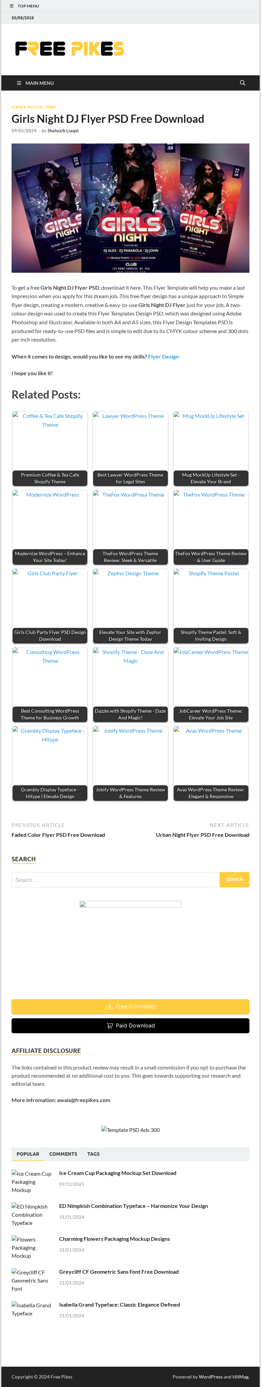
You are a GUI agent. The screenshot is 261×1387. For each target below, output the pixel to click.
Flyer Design (163, 356)
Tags (93, 1154)
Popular (28, 1154)
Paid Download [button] (135, 1025)
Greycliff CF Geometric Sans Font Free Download (119, 1271)
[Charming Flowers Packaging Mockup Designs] (33, 1239)
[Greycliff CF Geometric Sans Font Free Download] (33, 1272)
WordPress (211, 1377)
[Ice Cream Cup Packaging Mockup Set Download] (33, 1173)
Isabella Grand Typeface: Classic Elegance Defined (119, 1304)
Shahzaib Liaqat (63, 130)
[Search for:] (130, 879)
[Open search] (243, 83)
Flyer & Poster (27, 107)
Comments (63, 1154)
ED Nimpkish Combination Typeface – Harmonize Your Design (133, 1205)
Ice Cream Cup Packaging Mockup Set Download (117, 1173)
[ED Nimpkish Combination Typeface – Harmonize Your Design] (33, 1206)
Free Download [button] (135, 1006)
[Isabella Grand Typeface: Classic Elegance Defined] (33, 1305)
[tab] (28, 1154)
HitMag (240, 1377)
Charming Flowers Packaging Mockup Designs (114, 1238)
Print (50, 107)
